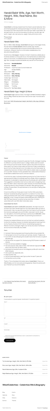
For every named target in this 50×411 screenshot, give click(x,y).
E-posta (6, 323)
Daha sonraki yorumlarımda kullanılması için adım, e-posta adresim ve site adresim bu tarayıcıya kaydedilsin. (22, 336)
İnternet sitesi (7, 329)
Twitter (24, 244)
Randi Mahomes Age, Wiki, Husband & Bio (14, 369)
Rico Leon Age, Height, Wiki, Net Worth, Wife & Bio (17, 365)
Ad (5, 318)
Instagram (9, 38)
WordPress (45, 407)
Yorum (5, 301)
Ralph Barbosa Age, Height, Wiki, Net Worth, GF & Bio (17, 373)
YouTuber (11, 22)
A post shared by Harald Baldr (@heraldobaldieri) (25, 154)
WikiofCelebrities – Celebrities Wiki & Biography (16, 2)
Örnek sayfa (45, 2)
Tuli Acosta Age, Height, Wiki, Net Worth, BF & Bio (16, 361)
